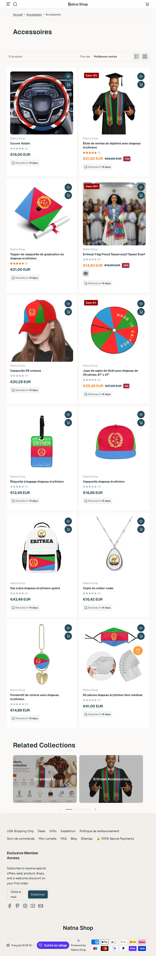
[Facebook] (9, 905)
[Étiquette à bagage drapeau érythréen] (41, 441)
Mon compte (47, 838)
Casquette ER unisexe (25, 370)
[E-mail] (40, 905)
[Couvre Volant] (41, 102)
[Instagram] (25, 905)
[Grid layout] (144, 56)
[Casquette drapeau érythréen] (114, 441)
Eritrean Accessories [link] (111, 778)
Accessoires (34, 14)
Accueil (18, 14)
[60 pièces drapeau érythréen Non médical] (114, 654)
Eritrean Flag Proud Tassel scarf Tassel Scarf (114, 254)
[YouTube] (32, 905)
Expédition (68, 831)
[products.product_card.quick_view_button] (68, 76)
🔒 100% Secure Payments (115, 838)
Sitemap (86, 838)
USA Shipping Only (20, 831)
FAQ (64, 838)
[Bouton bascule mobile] (8, 4)
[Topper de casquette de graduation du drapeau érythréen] (41, 213)
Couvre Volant (20, 143)
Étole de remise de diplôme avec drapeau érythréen (112, 145)
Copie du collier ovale (98, 588)
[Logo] (78, 4)
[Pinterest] (17, 905)
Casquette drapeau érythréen (104, 481)
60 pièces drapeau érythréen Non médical (112, 695)
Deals (41, 831)
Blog (74, 838)
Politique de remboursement (99, 831)
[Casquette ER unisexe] (41, 330)
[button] (15, 4)
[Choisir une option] (68, 84)
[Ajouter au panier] (68, 311)
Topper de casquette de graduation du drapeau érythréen (37, 256)
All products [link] (44, 778)
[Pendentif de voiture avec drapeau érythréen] (41, 654)
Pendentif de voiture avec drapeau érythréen (34, 697)
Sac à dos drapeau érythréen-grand (35, 588)
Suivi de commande (21, 838)
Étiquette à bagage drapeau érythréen (37, 481)
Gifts (52, 831)
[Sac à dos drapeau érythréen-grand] (41, 547)
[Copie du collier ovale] (114, 547)
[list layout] (136, 56)
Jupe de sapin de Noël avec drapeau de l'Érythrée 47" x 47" (110, 373)
